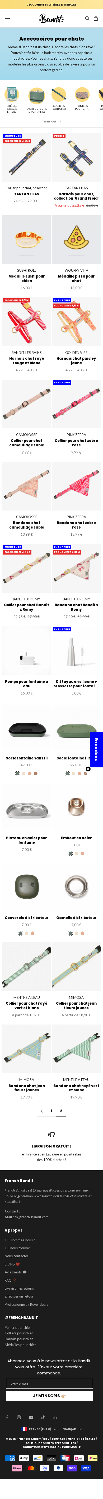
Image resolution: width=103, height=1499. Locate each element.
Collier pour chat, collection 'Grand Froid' (27, 188)
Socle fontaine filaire (76, 758)
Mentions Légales (81, 1439)
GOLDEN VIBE (76, 352)
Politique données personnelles (50, 1443)
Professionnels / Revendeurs (26, 1304)
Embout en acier (76, 838)
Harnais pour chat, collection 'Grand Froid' (76, 196)
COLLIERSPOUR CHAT (59, 107)
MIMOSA (76, 997)
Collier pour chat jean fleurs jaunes (76, 1005)
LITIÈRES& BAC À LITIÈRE (12, 108)
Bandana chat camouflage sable (26, 525)
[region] (51, 1147)
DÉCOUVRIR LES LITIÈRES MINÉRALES (51, 4)
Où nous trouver (17, 1248)
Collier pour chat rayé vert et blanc (26, 1005)
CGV (46, 1439)
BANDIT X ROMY (26, 599)
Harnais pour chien (19, 1339)
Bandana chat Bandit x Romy (76, 607)
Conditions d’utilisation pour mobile (52, 1447)
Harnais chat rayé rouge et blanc (26, 361)
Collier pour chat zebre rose (76, 443)
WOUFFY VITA (76, 270)
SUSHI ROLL (26, 270)
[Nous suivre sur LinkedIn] (55, 1417)
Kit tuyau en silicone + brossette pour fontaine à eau (76, 684)
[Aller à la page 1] (42, 1111)
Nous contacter (16, 1256)
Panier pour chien (18, 1327)
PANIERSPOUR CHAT (82, 107)
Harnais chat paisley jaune (76, 361)
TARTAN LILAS (26, 194)
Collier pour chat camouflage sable (26, 443)
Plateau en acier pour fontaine (26, 840)
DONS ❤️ (12, 1264)
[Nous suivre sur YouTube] (31, 1417)
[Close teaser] (88, 769)
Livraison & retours (19, 1288)
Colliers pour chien (19, 1333)
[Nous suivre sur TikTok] (43, 1417)
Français (70, 1429)
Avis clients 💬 (16, 1272)
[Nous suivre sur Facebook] (7, 1417)
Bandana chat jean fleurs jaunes (26, 1088)
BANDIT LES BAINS (27, 352)
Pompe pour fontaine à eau (26, 684)
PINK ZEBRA (76, 435)
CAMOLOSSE (26, 435)
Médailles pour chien (20, 1345)
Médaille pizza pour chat (76, 278)
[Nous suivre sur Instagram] (19, 1417)
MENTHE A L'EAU (26, 997)
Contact (58, 1439)
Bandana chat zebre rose (76, 525)
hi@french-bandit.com (32, 1217)
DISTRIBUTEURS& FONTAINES (37, 110)
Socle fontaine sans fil (27, 758)
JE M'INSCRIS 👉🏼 (49, 1396)
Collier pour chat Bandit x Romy (26, 607)
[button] (96, 749)
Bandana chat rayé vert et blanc (76, 1088)
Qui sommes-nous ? (20, 1240)
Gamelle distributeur (76, 918)
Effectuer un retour (19, 1296)
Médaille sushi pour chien (26, 278)
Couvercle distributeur (27, 918)
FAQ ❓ (11, 1280)
